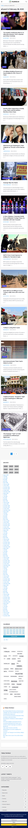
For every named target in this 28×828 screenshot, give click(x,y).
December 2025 (6, 487)
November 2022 (6, 543)
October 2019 (6, 600)
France (19, 658)
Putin (20, 678)
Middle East (18, 669)
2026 (5, 466)
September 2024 (6, 510)
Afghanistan (19, 651)
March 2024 (5, 519)
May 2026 (5, 479)
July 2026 (5, 476)
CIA (4, 658)
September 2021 (6, 565)
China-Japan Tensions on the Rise (10, 727)
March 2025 (5, 501)
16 (7, 631)
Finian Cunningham (7, 184)
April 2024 (5, 517)
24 (10, 633)
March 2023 (5, 537)
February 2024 (6, 521)
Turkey (5, 686)
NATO (5, 671)
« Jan (4, 639)
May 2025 (5, 498)
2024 (16, 466)
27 (20, 633)
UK (9, 686)
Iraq (17, 663)
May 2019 (5, 608)
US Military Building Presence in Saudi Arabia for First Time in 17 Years (12, 73)
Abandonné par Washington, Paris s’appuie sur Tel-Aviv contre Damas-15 (14, 147)
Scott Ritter (6, 296)
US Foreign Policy (13, 691)
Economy (4, 798)
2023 (5, 469)
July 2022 (5, 550)
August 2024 (5, 511)
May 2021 (5, 571)
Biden (5, 656)
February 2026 (6, 484)
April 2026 (5, 481)
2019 (11, 472)
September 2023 (6, 528)
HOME (2, 5)
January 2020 (6, 595)
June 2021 (5, 569)
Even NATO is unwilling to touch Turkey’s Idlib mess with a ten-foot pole (13, 292)
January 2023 (6, 540)
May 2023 (5, 534)
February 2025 (6, 502)
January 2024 (6, 522)
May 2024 (5, 516)
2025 (11, 466)
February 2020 (6, 594)
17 (10, 631)
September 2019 (6, 602)
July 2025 (5, 494)
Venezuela (6, 694)
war (11, 694)
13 (20, 630)
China (21, 656)
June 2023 (5, 533)
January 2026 (6, 485)
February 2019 (6, 612)
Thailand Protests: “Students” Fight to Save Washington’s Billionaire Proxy (14, 398)
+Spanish (13, 651)
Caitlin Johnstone (7, 439)
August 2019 (5, 603)
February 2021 (6, 576)
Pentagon (6, 676)
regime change (6, 680)
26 (17, 633)
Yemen (5, 698)
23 (7, 633)
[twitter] (6, 766)
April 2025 (5, 499)
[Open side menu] (1, 1)
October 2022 (6, 545)
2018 (16, 472)
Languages (4, 810)
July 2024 (5, 513)
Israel (19, 666)
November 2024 (6, 507)
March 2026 (5, 482)
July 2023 (5, 531)
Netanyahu (11, 671)
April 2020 (5, 591)
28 (23, 633)
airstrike (19, 653)
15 (4, 631)
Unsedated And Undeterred (9, 714)
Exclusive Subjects (6, 804)
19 (17, 631)
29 (4, 634)
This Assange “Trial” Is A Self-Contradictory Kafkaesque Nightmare (12, 435)
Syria (13, 684)
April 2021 (5, 573)
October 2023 (6, 527)
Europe (14, 658)
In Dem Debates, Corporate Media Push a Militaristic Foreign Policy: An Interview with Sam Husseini (14, 218)
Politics (4, 356)
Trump (19, 684)
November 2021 (6, 562)
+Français (6, 651)
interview (5, 211)
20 (20, 631)
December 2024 (6, 505)
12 (17, 630)
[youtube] (10, 766)
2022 (11, 469)
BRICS (10, 655)
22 (4, 633)
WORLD (4, 66)
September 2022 (6, 546)
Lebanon (6, 669)
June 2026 (5, 478)
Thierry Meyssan (6, 151)
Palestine (19, 674)
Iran (13, 664)
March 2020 (5, 592)
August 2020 (5, 585)
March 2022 (5, 556)
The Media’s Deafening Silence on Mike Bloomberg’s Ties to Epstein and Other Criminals (13, 34)
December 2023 (6, 524)
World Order (17, 696)
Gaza (19, 661)
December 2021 (6, 560)
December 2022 (6, 542)
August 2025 (5, 493)
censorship (15, 655)
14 (23, 630)
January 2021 (6, 577)
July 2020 (5, 586)
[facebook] (2, 766)
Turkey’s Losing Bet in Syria (11, 327)
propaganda (14, 676)
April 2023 (5, 536)
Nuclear (17, 671)
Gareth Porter (6, 365)
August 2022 (5, 548)
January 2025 (6, 504)
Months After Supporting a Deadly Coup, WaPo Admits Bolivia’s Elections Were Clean (13, 110)
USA (5, 690)
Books (3, 795)
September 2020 (6, 583)
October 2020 (6, 582)
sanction (21, 681)
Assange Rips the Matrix (10, 182)
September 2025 (6, 491)
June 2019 (5, 606)
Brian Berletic (6, 329)
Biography (4, 790)
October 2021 (6, 563)
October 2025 (6, 490)
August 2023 (5, 530)
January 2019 (6, 614)
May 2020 (5, 589)
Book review (5, 793)
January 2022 (6, 559)
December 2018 (6, 615)
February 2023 (6, 539)
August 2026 (5, 475)
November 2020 (6, 580)
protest (21, 676)
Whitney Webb (6, 38)
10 (10, 630)
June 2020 (5, 588)
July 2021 (5, 568)
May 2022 (5, 553)
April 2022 (5, 554)
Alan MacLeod (6, 76)
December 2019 (6, 597)
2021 (16, 469)
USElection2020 (12, 689)
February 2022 (6, 557)
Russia (14, 681)
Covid (8, 659)
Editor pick (4, 801)
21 (23, 631)
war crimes (17, 694)
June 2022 (5, 551)
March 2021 (5, 574)
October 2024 (6, 508)
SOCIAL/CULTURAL (6, 178)
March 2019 (5, 611)
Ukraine (15, 687)
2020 (5, 472)
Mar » (7, 639)
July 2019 (5, 605)
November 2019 (6, 598)
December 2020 (6, 579)
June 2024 (5, 514)
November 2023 (6, 525)
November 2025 (6, 488)
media (11, 668)
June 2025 (5, 496)
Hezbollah (6, 663)
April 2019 (5, 609)
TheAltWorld (15, 1)
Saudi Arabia (7, 684)
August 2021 (5, 566)
